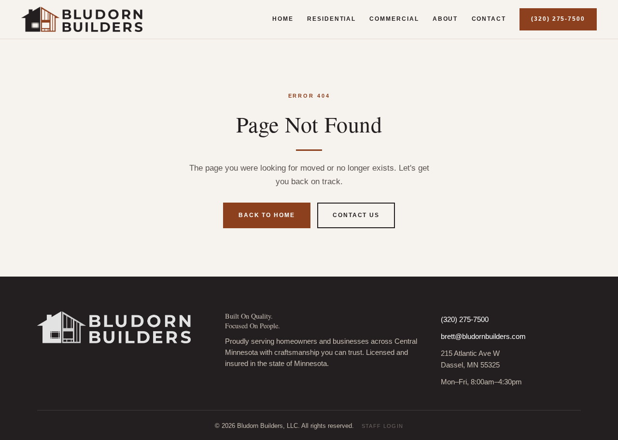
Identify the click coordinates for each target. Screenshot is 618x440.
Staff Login (383, 426)
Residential (331, 18)
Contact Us (356, 215)
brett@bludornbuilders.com (483, 336)
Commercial (394, 18)
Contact (489, 18)
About (445, 18)
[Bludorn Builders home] (81, 19)
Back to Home (267, 215)
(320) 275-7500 (558, 18)
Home (283, 18)
